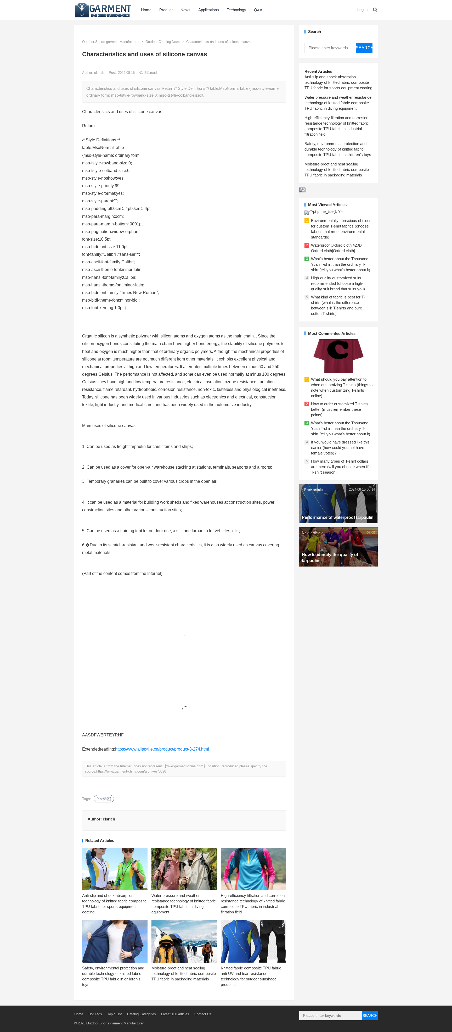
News (185, 10)
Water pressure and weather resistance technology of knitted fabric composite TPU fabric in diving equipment (337, 102)
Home (146, 10)
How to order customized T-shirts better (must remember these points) (339, 409)
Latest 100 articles (175, 1014)
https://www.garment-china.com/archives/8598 (131, 771)
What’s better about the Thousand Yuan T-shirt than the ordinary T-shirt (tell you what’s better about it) (340, 264)
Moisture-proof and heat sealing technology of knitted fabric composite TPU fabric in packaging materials (183, 973)
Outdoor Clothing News (162, 42)
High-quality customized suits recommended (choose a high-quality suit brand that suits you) (338, 283)
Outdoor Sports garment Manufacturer (110, 42)
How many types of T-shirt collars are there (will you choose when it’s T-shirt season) (341, 466)
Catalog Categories (141, 1014)
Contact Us (202, 1014)
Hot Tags (95, 1014)
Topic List (114, 1014)
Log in (362, 9)
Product (166, 10)
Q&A (258, 10)
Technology (236, 10)
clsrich (99, 73)
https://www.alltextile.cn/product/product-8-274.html (162, 749)
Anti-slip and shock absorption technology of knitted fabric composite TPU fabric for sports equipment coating (338, 82)
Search (364, 48)
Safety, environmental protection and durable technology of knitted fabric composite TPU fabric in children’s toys (337, 149)
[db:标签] (104, 799)
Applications (208, 10)
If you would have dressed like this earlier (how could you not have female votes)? (340, 447)
